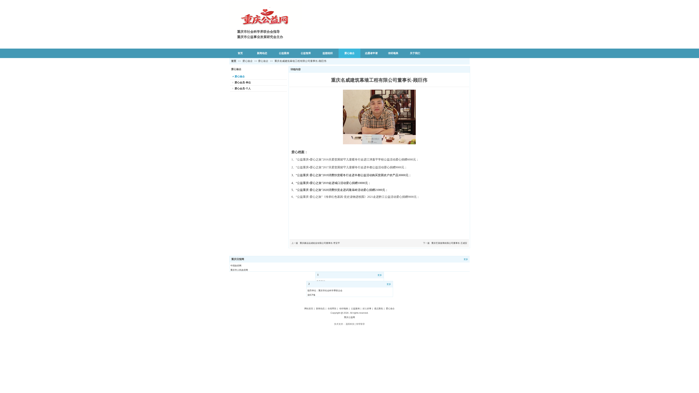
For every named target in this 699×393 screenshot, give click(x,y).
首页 (233, 61)
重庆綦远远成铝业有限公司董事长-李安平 (320, 243)
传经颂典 (343, 308)
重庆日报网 (237, 259)
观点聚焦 (378, 308)
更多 (466, 259)
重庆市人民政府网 (239, 270)
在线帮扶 (332, 308)
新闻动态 (320, 308)
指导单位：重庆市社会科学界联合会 (324, 290)
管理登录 (360, 324)
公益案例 (355, 308)
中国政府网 (235, 265)
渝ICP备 (311, 295)
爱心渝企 (247, 61)
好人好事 (367, 308)
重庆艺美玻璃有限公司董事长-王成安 (449, 243)
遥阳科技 (350, 324)
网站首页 (308, 308)
